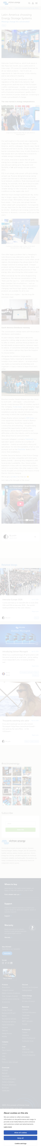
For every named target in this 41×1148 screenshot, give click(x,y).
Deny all (20, 1138)
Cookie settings (20, 1143)
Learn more (8, 1127)
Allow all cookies (20, 1133)
